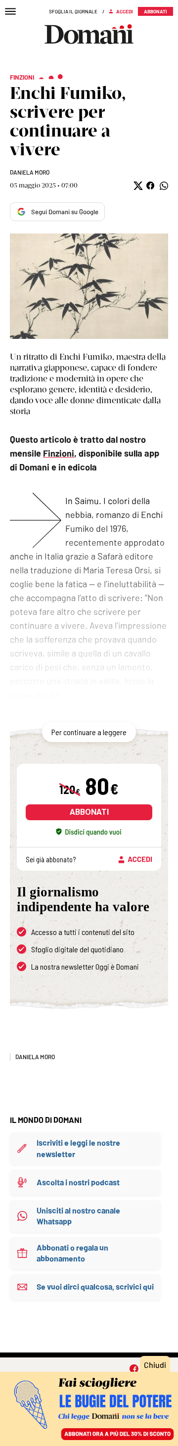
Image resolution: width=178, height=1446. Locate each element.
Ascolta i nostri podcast (78, 1182)
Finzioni (58, 453)
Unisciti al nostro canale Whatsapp (78, 1216)
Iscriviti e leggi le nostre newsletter (78, 1148)
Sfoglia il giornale (73, 11)
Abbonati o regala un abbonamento (72, 1253)
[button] (137, 186)
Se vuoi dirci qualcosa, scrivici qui (95, 1286)
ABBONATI (89, 812)
